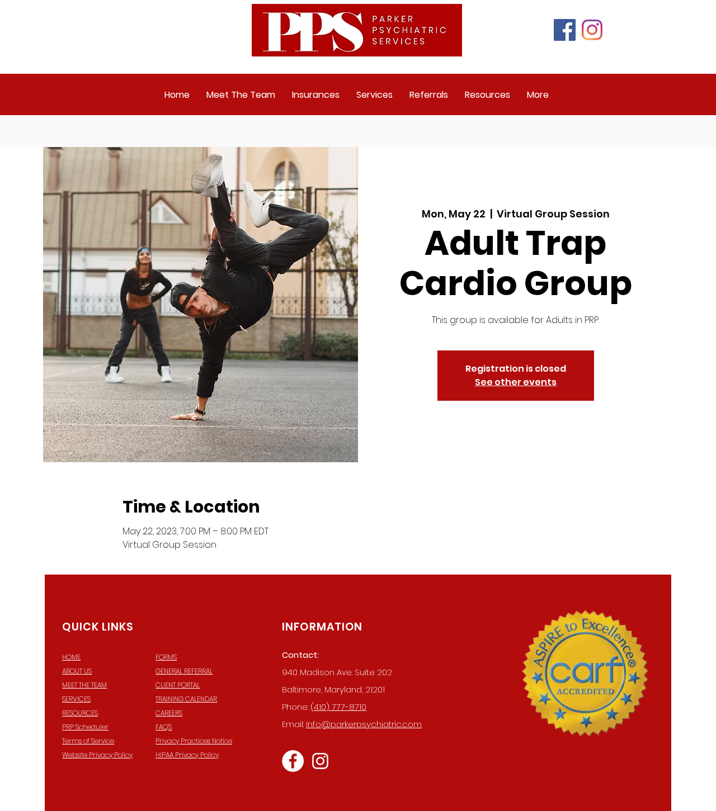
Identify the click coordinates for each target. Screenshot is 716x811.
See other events (516, 382)
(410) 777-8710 (338, 707)
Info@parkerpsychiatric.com (364, 724)
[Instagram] (592, 30)
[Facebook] (565, 30)
